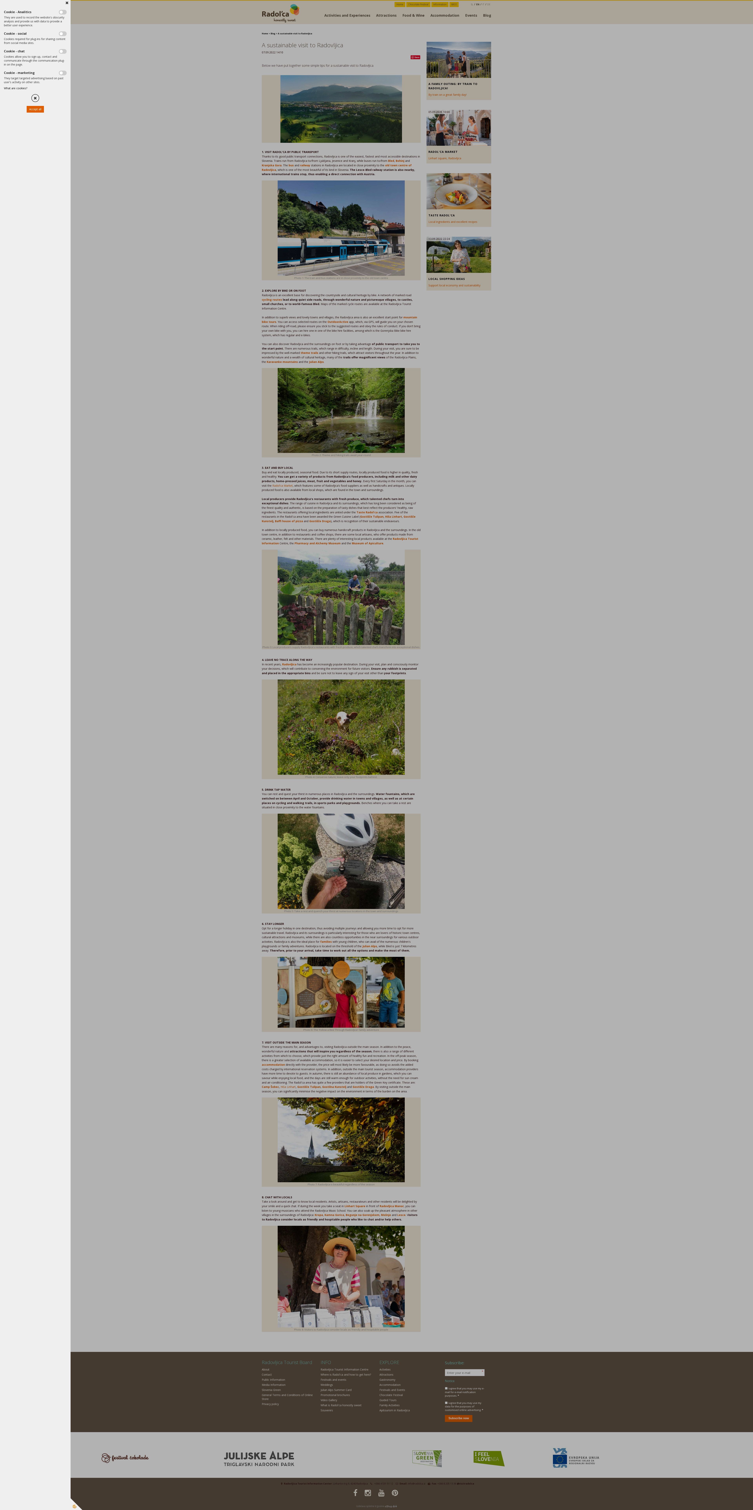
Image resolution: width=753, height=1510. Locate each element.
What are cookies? (15, 88)
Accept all (35, 109)
